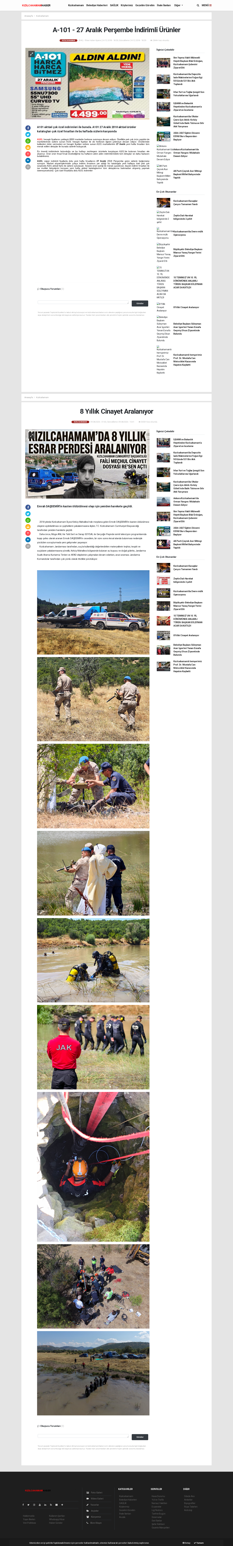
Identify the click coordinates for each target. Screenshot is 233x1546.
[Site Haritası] (57, 1505)
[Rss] (52, 1505)
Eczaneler (156, 1506)
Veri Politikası (29, 1523)
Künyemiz (96, 1517)
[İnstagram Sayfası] (35, 1505)
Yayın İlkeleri (29, 1519)
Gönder (140, 303)
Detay (187, 1543)
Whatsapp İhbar (57, 1519)
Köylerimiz (127, 5)
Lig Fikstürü (157, 1510)
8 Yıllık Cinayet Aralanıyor (186, 307)
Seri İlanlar (157, 1520)
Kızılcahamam (76, 5)
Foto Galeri (96, 1492)
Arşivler (95, 1511)
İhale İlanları (164, 5)
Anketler (188, 1499)
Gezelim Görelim (144, 5)
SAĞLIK (114, 5)
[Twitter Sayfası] (29, 1505)
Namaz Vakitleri (159, 1503)
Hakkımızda (28, 1516)
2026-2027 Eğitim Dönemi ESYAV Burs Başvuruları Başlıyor (186, 136)
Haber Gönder (56, 1523)
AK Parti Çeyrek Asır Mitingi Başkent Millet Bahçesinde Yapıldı (187, 174)
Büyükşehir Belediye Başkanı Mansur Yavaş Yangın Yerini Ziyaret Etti (187, 252)
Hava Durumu (158, 1496)
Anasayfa (28, 16)
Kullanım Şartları (57, 1516)
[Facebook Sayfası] (24, 1505)
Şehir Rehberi (158, 1524)
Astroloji (188, 1510)
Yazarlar (94, 1505)
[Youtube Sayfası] (41, 1505)
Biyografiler (189, 1503)
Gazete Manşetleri (161, 1527)
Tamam (200, 1543)
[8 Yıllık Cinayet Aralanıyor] (87, 463)
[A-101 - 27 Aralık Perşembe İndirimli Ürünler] (87, 83)
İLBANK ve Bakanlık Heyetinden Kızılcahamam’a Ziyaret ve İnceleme (187, 106)
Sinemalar (157, 1517)
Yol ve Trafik (158, 1499)
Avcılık (122, 1517)
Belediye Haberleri (96, 5)
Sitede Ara (189, 1496)
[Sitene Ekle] (63, 1505)
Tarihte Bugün (158, 1513)
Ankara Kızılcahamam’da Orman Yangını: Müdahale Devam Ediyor (186, 152)
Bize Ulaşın (96, 1523)
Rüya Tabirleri (190, 1506)
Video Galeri (96, 1498)
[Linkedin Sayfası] (46, 1505)
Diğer (177, 5)
